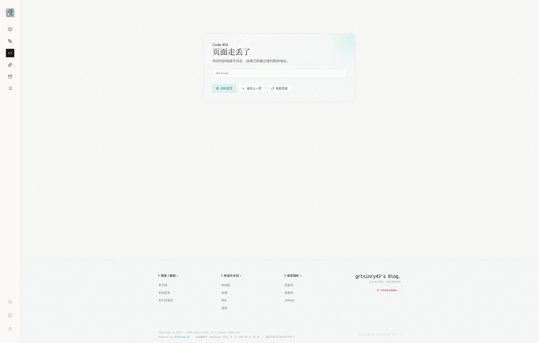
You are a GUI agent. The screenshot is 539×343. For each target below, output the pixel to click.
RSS (224, 300)
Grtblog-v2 (182, 336)
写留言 (289, 285)
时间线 (225, 285)
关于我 (162, 285)
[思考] (10, 65)
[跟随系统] (10, 315)
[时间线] (10, 76)
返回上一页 (254, 88)
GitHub (289, 300)
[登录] (10, 328)
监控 (224, 308)
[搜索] (10, 302)
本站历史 (164, 293)
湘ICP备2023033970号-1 (280, 336)
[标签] (10, 53)
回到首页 (226, 88)
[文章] (10, 29)
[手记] (10, 41)
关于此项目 (165, 300)
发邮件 (289, 293)
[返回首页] (10, 12)
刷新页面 (282, 88)
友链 (224, 293)
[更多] (10, 88)
